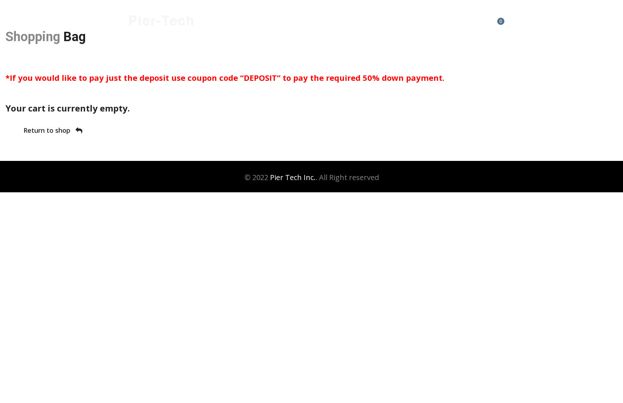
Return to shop (47, 130)
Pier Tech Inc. (292, 177)
